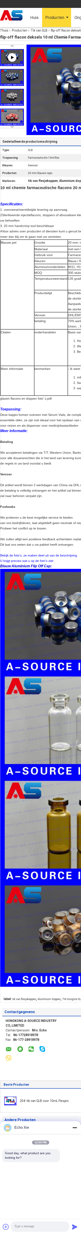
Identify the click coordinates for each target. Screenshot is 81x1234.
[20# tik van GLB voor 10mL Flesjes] (10, 1100)
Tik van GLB (39, 30)
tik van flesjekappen (24, 999)
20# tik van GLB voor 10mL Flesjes (44, 1101)
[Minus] (74, 1127)
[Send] (74, 1227)
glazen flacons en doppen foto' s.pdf (26, 398)
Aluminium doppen (49, 999)
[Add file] (6, 1227)
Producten (54, 17)
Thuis (4, 30)
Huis (34, 17)
